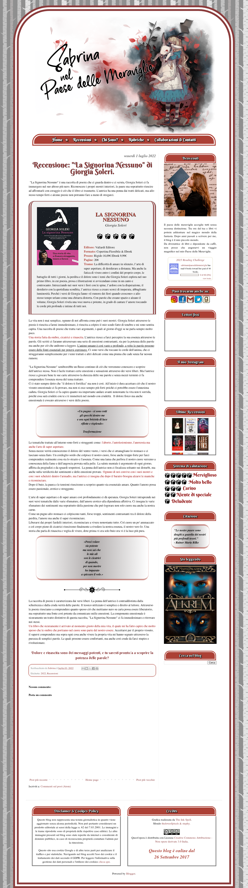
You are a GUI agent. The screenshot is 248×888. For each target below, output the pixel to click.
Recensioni (85, 139)
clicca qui (104, 861)
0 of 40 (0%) (205, 275)
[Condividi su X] (90, 668)
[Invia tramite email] (83, 668)
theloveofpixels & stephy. (176, 823)
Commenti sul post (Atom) (56, 786)
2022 (43, 673)
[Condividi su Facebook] (93, 668)
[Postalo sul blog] (86, 668)
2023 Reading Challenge (190, 260)
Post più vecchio (145, 779)
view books (207, 278)
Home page (92, 779)
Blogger (130, 873)
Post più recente (39, 779)
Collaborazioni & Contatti (175, 139)
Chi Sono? (113, 139)
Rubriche (139, 139)
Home (60, 139)
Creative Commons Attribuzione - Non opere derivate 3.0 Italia (183, 839)
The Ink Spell (183, 819)
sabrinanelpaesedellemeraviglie (194, 265)
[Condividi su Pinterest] (97, 668)
